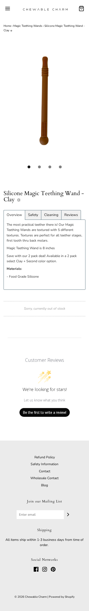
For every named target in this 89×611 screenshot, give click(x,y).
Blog (44, 485)
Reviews (71, 215)
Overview (14, 215)
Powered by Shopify (62, 597)
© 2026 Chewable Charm (30, 597)
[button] (44, 104)
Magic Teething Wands (27, 26)
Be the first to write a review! (44, 412)
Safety (33, 215)
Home (7, 26)
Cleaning (51, 215)
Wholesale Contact (44, 478)
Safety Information (44, 464)
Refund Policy (44, 457)
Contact (44, 471)
